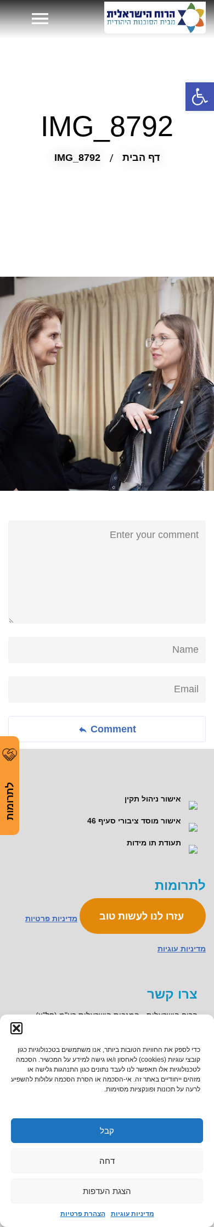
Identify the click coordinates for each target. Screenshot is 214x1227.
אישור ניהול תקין (154, 798)
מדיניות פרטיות (51, 918)
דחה (107, 1161)
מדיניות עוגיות (132, 1214)
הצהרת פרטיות (82, 1214)
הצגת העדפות (107, 1191)
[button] (16, 1028)
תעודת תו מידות (155, 842)
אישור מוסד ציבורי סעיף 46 (135, 820)
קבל (107, 1130)
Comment (112, 729)
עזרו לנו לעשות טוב (143, 916)
